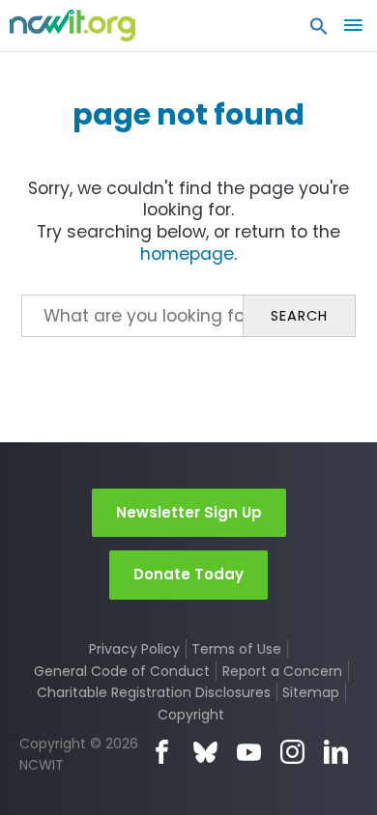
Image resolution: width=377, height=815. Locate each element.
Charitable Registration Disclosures (154, 692)
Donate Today (188, 574)
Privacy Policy (134, 649)
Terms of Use (236, 649)
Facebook (162, 752)
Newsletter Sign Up (189, 512)
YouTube (249, 752)
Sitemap (310, 692)
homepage (187, 254)
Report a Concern (282, 671)
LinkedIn (336, 752)
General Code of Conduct (122, 671)
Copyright (191, 714)
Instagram (292, 752)
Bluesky (205, 752)
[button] (319, 31)
